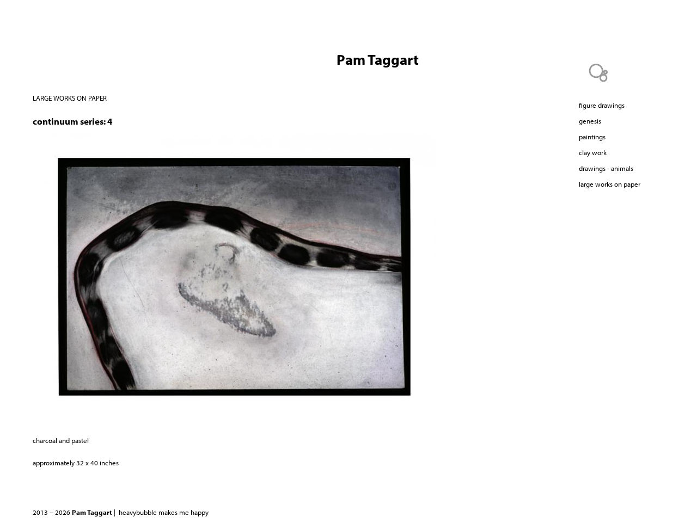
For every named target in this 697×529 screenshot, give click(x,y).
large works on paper (70, 98)
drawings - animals (606, 168)
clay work (593, 152)
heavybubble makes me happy (164, 512)
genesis (590, 120)
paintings (592, 136)
